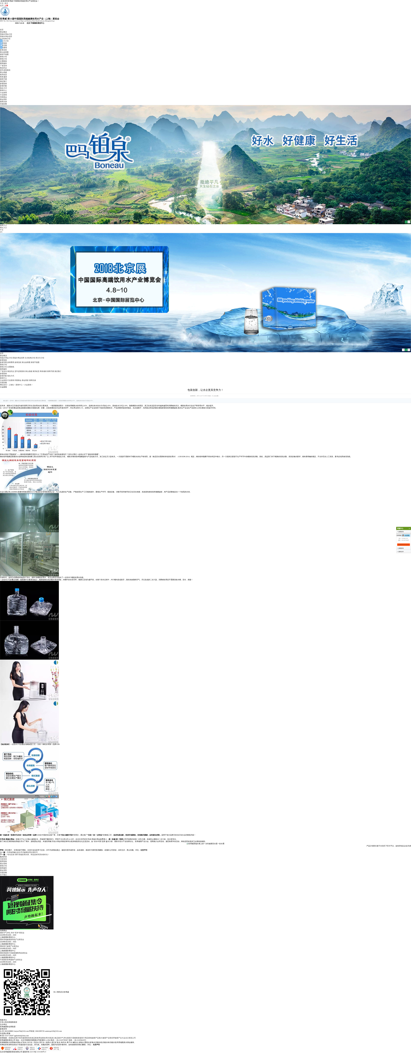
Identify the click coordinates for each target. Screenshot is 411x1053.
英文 (6, 3)
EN (1, 232)
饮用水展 (47, 1038)
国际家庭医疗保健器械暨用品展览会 (13, 953)
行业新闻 (3, 95)
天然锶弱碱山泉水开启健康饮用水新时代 (22, 852)
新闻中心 (3, 90)
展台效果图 (4, 52)
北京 (1, 5)
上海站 (11, 385)
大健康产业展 (106, 1038)
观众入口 (3, 227)
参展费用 (3, 48)
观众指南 (3, 863)
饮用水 (21, 841)
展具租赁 (3, 75)
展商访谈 (3, 101)
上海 (6, 5)
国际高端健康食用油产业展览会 (12, 939)
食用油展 (40, 1038)
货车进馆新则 (5, 70)
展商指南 (3, 861)
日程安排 (3, 859)
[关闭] (409, 528)
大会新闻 (3, 92)
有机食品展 (32, 1038)
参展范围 (3, 45)
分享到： (42, 796)
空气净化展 (64, 1038)
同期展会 (3, 97)
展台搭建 (3, 72)
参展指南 (3, 43)
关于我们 (3, 875)
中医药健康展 (22, 1038)
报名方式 (3, 88)
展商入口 (3, 225)
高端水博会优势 (6, 36)
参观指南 (3, 83)
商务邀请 (3, 77)
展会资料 (3, 870)
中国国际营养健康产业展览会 (11, 960)
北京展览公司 (130, 1038)
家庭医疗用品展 (84, 1038)
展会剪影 (3, 99)
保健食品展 (13, 1038)
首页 (1, 30)
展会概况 (3, 32)
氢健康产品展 (95, 1038)
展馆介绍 (3, 57)
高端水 (54, 841)
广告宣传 (3, 66)
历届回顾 (3, 104)
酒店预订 (3, 81)
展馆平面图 (4, 54)
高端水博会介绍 (6, 34)
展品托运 (3, 68)
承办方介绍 (4, 41)
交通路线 (3, 61)
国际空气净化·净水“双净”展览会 (12, 933)
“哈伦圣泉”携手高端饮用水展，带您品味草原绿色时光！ (28, 854)
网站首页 (3, 385)
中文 (1, 3)
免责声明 (143, 850)
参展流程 (3, 50)
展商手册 (3, 79)
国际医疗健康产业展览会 (9, 946)
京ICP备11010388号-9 (38, 1052)
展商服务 (3, 63)
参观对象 (3, 86)
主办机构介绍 (5, 39)
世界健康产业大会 (118, 1038)
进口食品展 (55, 1038)
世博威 (2, 839)
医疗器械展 (73, 1038)
